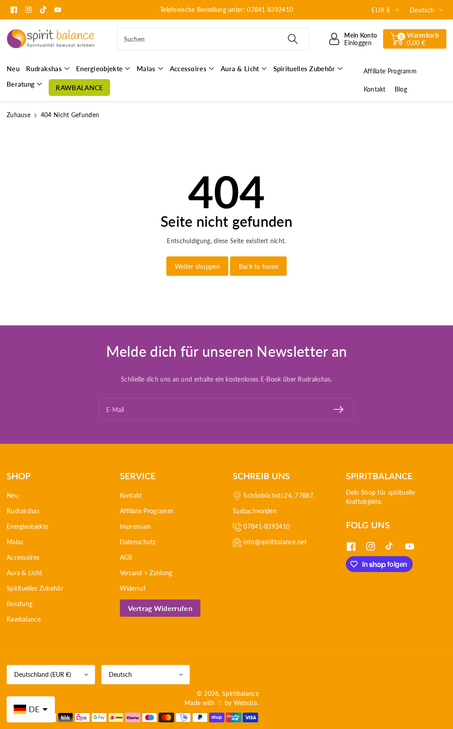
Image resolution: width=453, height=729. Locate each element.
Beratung (19, 603)
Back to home (259, 266)
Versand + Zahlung (146, 572)
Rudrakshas (23, 511)
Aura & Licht (24, 572)
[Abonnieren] (338, 409)
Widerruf (133, 588)
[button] (414, 39)
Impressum (135, 526)
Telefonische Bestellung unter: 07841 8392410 (226, 9)
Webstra (245, 702)
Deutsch (120, 674)
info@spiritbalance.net (275, 542)
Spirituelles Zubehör (35, 588)
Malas (15, 542)
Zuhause (19, 114)
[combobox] (213, 39)
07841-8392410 (266, 526)
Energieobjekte (27, 526)
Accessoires (23, 557)
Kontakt (131, 495)
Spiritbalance (240, 693)
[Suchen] (292, 39)
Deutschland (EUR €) (42, 674)
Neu (13, 495)
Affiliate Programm (146, 511)
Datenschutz (138, 542)
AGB (126, 557)
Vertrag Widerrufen (160, 608)
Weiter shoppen (197, 266)
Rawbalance (24, 619)
